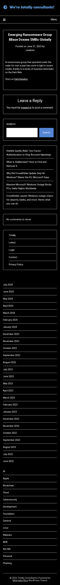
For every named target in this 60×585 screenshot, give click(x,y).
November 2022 (11, 426)
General (7, 520)
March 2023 (9, 397)
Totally (12, 235)
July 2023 (8, 369)
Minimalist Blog (20, 580)
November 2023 (11, 341)
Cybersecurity (10, 499)
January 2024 (10, 327)
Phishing (7, 563)
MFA (5, 542)
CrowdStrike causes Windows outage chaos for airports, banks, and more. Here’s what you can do (29, 199)
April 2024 (8, 306)
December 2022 (11, 419)
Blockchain (8, 485)
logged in (26, 107)
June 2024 (8, 291)
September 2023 (11, 355)
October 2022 (10, 433)
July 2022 (8, 454)
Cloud (6, 492)
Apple (6, 478)
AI (4, 471)
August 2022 (9, 447)
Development (10, 506)
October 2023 (10, 348)
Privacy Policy (16, 264)
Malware (7, 535)
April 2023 (8, 390)
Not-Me (7, 549)
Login (12, 249)
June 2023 (8, 376)
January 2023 (10, 411)
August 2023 (9, 362)
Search (10, 124)
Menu (54, 19)
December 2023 (11, 334)
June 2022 (8, 461)
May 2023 (8, 383)
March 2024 (9, 313)
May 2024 (8, 298)
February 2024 (10, 320)
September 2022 (11, 440)
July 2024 (8, 284)
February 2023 (10, 404)
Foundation (8, 514)
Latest (12, 242)
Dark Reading (21, 79)
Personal (7, 556)
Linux (5, 528)
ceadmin (30, 50)
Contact (13, 257)
